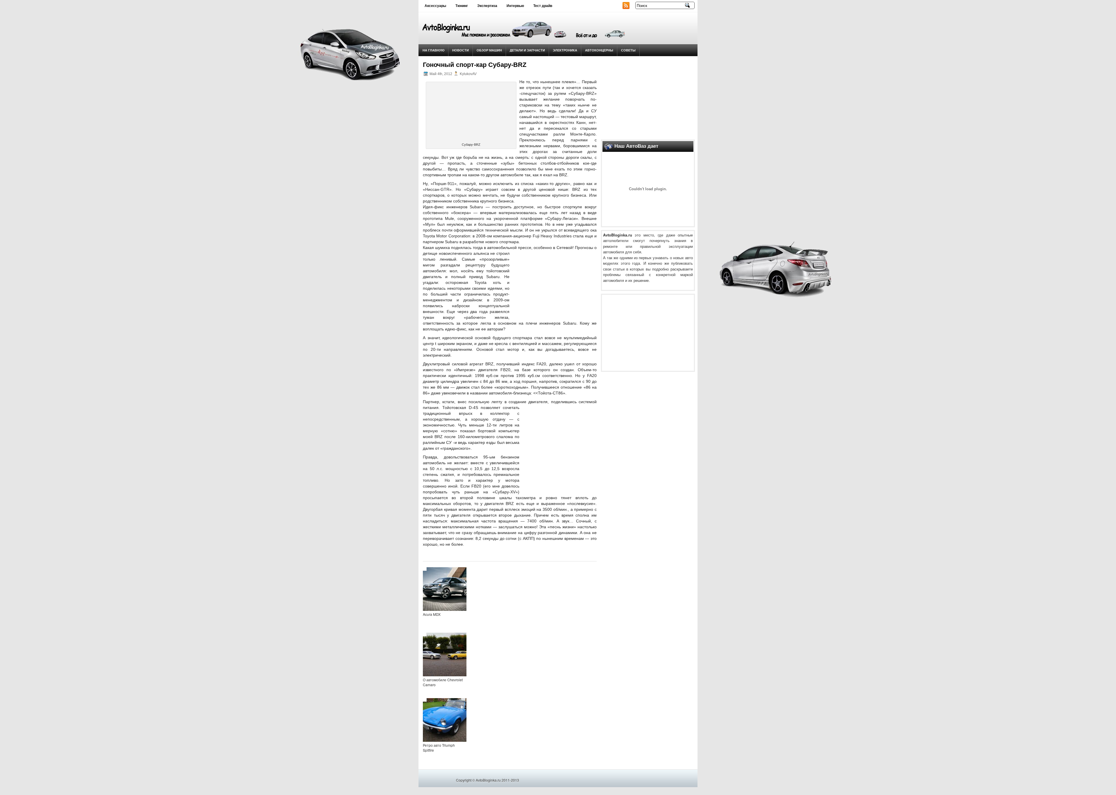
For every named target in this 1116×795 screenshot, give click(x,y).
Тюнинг (461, 6)
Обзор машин (489, 50)
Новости (460, 50)
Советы (628, 50)
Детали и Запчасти (527, 50)
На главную (433, 50)
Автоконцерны (599, 50)
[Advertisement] (648, 96)
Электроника (565, 50)
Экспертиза (487, 6)
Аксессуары (435, 6)
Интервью (515, 6)
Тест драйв (542, 6)
